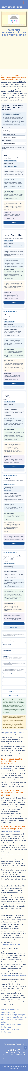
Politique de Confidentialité (14, 1044)
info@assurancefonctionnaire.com (16, 1059)
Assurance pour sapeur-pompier (13, 1015)
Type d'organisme (6, 140)
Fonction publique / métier (8, 134)
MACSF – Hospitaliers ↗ (14, 691)
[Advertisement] (14, 51)
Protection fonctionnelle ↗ (14, 695)
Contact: (14, 1054)
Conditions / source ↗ (14, 226)
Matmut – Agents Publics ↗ (14, 683)
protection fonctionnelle (12, 832)
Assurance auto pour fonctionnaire (14, 1017)
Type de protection (6, 127)
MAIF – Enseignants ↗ (14, 687)
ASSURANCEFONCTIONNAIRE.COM (13, 7)
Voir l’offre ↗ (14, 222)
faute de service (6, 769)
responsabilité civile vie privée (13, 733)
